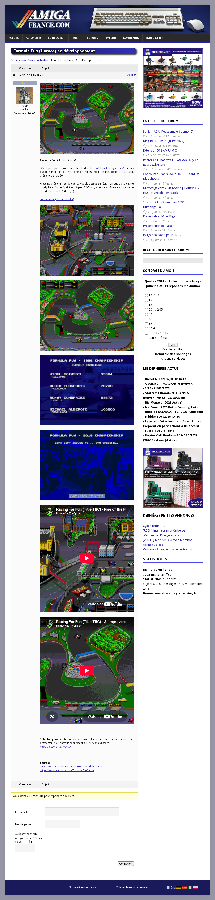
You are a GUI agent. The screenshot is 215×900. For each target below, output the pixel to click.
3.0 (151, 314)
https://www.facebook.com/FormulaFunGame (67, 770)
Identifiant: (21, 812)
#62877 (131, 75)
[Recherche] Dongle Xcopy (161, 535)
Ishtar (160, 574)
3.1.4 (152, 328)
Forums (92, 38)
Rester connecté (28, 834)
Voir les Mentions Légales (132, 887)
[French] (168, 887)
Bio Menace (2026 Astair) (163, 402)
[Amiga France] (107, 31)
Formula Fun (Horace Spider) (57, 199)
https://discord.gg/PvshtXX (55, 746)
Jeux (75, 38)
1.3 (151, 305)
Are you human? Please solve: (29, 840)
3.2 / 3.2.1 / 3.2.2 (160, 333)
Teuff (169, 574)
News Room (28, 60)
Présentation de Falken (158, 226)
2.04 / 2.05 (156, 309)
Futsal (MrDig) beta (159, 431)
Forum (14, 60)
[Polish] (195, 887)
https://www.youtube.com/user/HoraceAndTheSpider (71, 766)
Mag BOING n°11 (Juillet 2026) (163, 141)
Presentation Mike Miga (159, 216)
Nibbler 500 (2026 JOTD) (162, 417)
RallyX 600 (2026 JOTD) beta (162, 235)
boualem (149, 574)
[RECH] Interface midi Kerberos (164, 530)
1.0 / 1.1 (154, 295)
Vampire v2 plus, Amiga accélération (167, 549)
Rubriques (55, 38)
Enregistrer (154, 38)
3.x (150, 324)
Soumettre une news (82, 887)
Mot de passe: (23, 824)
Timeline (110, 38)
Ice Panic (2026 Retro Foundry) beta (171, 407)
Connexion (131, 38)
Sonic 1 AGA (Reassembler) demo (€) (168, 131)
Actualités (33, 38)
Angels (191, 593)
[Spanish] (184, 887)
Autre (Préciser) (159, 338)
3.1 (151, 319)
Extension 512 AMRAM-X (160, 150)
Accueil (14, 38)
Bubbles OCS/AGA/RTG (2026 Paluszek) (174, 412)
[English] (173, 887)
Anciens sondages (173, 358)
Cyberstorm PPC (154, 526)
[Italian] (190, 887)
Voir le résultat (173, 349)
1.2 (151, 300)
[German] (179, 887)
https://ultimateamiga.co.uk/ (107, 168)
